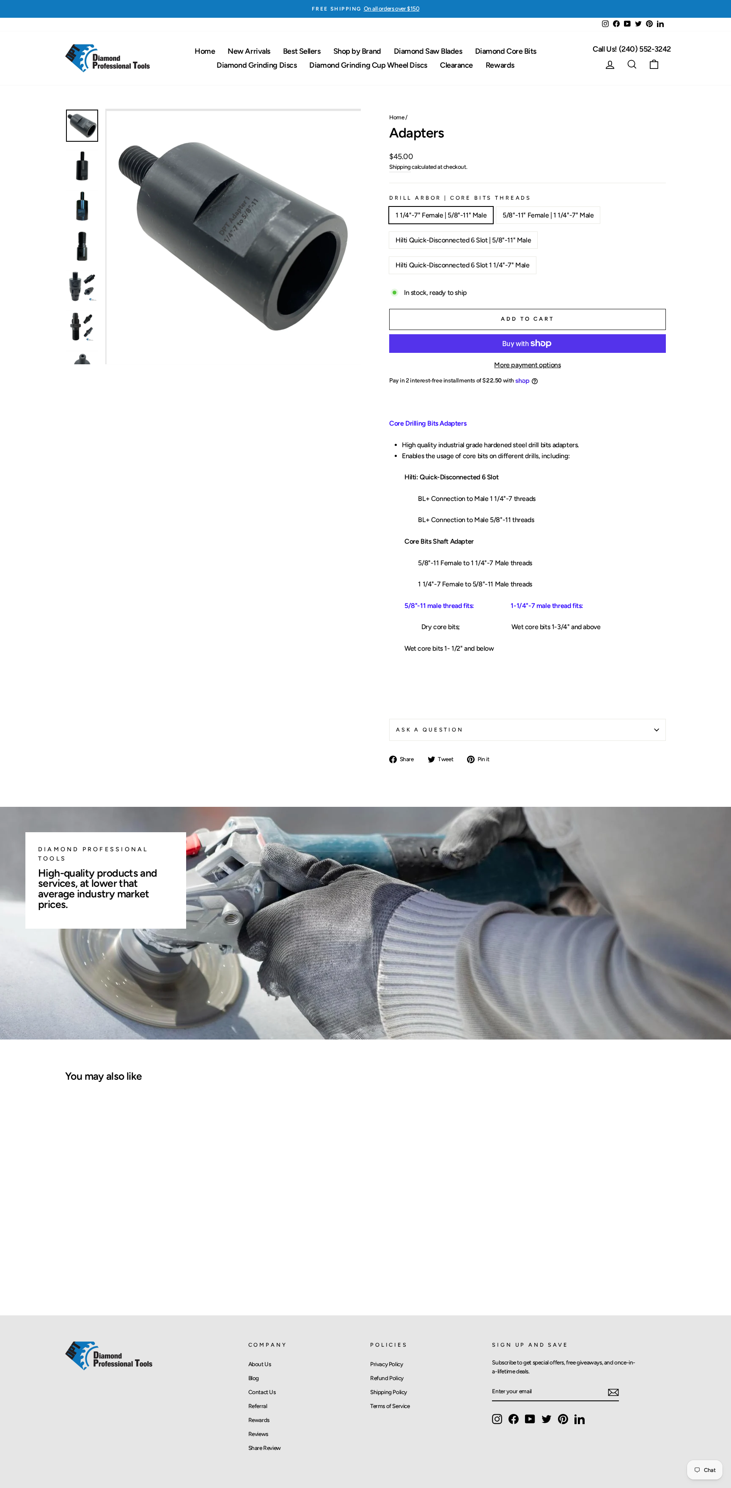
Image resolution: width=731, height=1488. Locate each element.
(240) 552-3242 (632, 49)
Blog (253, 1378)
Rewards (500, 65)
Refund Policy (387, 1378)
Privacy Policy (386, 1364)
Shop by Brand (357, 51)
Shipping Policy (388, 1392)
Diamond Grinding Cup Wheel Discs (368, 65)
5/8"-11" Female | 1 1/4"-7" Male (548, 215)
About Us (259, 1364)
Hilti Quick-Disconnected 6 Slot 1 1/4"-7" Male (463, 265)
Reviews (258, 1433)
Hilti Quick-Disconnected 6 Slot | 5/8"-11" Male (463, 240)
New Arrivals (249, 51)
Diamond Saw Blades (428, 51)
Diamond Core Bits (505, 51)
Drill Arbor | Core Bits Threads (460, 198)
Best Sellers (302, 51)
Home (205, 51)
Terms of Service (390, 1406)
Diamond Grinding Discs (257, 65)
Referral (257, 1406)
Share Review (264, 1447)
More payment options (527, 365)
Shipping (400, 166)
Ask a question (430, 729)
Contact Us (262, 1392)
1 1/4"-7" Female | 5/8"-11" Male (441, 215)
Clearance (456, 65)
